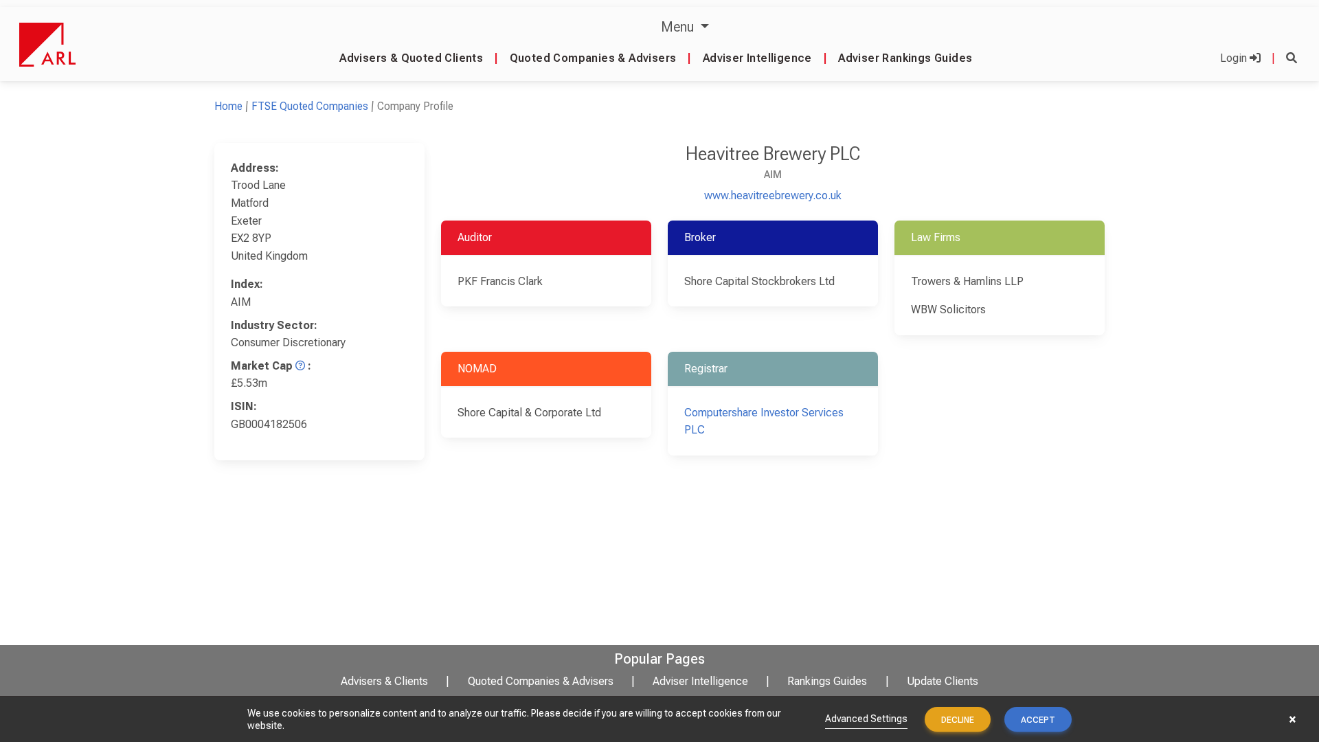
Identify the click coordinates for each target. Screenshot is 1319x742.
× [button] (1292, 719)
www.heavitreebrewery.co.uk (773, 195)
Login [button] (1235, 58)
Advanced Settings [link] (866, 718)
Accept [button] (1038, 720)
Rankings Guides (827, 681)
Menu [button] (679, 27)
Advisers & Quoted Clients (411, 58)
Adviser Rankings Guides (905, 58)
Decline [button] (957, 720)
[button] (1292, 58)
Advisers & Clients (384, 681)
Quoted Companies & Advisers (593, 58)
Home (228, 106)
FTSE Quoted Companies (309, 106)
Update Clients (942, 681)
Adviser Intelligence (757, 58)
